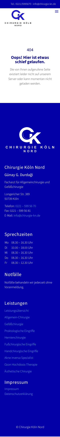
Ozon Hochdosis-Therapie (20, 365)
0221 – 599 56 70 (25, 206)
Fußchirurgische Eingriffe (20, 345)
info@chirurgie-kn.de (44, 4)
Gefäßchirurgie (13, 324)
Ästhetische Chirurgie (18, 372)
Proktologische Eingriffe (19, 331)
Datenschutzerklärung (18, 394)
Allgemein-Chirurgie (17, 317)
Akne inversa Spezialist (18, 358)
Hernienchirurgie (15, 338)
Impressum (11, 389)
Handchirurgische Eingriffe (21, 351)
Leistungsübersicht (16, 311)
